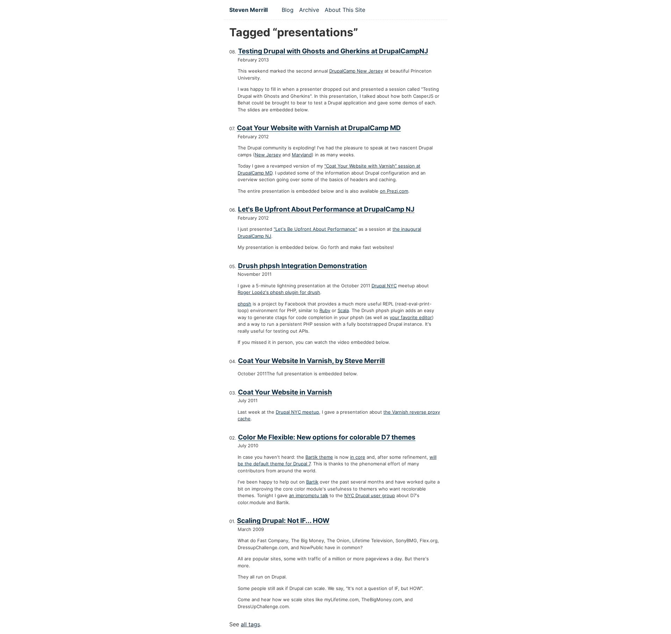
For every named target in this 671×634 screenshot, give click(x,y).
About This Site (345, 9)
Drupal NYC (384, 285)
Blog (288, 9)
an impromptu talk (308, 495)
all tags (250, 624)
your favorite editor (411, 317)
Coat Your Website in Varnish (285, 392)
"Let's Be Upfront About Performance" (315, 229)
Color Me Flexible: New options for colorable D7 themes (327, 437)
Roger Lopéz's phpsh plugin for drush (279, 292)
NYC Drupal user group (369, 495)
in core (357, 457)
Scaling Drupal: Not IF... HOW (283, 521)
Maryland (302, 154)
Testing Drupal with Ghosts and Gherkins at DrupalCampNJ (333, 51)
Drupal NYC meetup (297, 412)
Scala (343, 310)
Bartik (312, 482)
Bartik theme (319, 457)
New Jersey (268, 154)
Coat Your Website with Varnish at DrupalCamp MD (319, 128)
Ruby (324, 310)
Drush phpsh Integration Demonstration (302, 266)
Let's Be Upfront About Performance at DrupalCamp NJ (326, 209)
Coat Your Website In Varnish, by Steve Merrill (311, 361)
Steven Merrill (248, 9)
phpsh (244, 304)
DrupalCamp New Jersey (356, 71)
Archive (309, 9)
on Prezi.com (394, 191)
